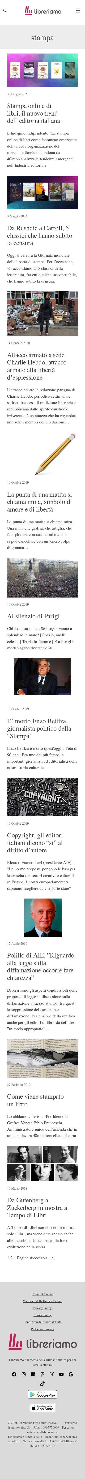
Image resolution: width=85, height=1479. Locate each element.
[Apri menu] (78, 10)
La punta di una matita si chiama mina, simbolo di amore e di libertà (39, 501)
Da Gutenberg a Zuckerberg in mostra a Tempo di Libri (37, 1207)
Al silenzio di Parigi (33, 616)
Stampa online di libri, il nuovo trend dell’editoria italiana (33, 113)
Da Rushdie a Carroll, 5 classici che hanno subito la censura (39, 235)
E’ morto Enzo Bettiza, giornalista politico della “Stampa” (39, 728)
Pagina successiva (35, 1257)
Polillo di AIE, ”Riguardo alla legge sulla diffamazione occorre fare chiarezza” (40, 966)
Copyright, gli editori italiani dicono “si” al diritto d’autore (35, 842)
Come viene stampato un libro (35, 1099)
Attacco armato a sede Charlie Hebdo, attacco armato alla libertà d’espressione (37, 366)
